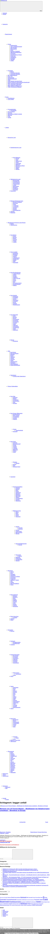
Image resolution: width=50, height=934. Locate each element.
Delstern (15, 691)
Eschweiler (13, 577)
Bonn (11, 573)
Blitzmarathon (13, 48)
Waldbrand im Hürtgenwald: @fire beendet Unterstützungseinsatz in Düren (20, 869)
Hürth (14, 602)
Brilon (17, 490)
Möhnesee (15, 449)
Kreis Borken (13, 235)
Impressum (5, 786)
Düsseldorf (12, 575)
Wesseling (15, 606)
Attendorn (15, 397)
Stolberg (12, 618)
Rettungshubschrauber (4, 905)
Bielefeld (12, 354)
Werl (14, 465)
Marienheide (16, 186)
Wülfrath (17, 169)
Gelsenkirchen (13, 225)
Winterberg (18, 500)
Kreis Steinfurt (13, 295)
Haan (17, 159)
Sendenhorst (16, 327)
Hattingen (15, 659)
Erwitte (14, 445)
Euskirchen (13, 578)
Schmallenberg (19, 498)
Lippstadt (15, 448)
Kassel (12, 759)
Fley (14, 695)
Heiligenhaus (19, 161)
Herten (14, 280)
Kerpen (14, 604)
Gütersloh (12, 357)
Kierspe (17, 530)
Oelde (14, 324)
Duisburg (12, 644)
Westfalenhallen (17, 642)
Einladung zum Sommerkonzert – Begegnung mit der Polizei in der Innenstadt (20, 878)
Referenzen (5, 773)
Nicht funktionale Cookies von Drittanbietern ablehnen (17, 933)
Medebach (18, 495)
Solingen (12, 211)
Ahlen (14, 315)
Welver (14, 464)
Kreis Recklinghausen (15, 272)
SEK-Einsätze (13, 47)
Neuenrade (18, 554)
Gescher (15, 239)
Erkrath (17, 158)
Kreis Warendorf (14, 314)
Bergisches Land (12, 137)
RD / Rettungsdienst (12, 75)
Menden (17, 533)
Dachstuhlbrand (17, 897)
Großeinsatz (33, 901)
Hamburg (12, 754)
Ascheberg (15, 253)
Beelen (14, 318)
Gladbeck (15, 277)
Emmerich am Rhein (15, 576)
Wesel (11, 620)
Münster (12, 340)
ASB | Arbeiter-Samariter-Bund (15, 81)
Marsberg (18, 493)
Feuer (46, 897)
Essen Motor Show (39, 897)
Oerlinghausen (13, 361)
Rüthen (14, 450)
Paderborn (12, 362)
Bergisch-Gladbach (17, 202)
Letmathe (20, 527)
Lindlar (14, 185)
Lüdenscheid (19, 531)
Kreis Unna (13, 718)
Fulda (11, 757)
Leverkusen (15, 206)
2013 (1, 897)
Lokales (7, 127)
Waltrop (15, 285)
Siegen (14, 429)
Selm (14, 726)
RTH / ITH (10, 76)
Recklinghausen (17, 284)
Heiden (14, 240)
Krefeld (12, 582)
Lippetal (15, 447)
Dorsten (15, 276)
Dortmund (12, 641)
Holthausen (15, 702)
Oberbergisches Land (15, 179)
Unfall (33, 905)
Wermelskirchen (17, 210)
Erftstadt (15, 600)
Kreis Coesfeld (13, 252)
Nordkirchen (16, 259)
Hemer (17, 515)
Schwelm (15, 661)
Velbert (17, 168)
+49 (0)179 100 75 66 (5, 842)
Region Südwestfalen (13, 386)
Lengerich (15, 301)
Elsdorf (14, 599)
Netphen (15, 419)
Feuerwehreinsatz (11, 899)
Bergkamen (15, 719)
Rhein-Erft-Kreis (14, 594)
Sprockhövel (16, 662)
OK (5, 933)
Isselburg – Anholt (14, 580)
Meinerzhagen (19, 532)
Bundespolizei (13, 45)
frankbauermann (15, 901)
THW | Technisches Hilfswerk (14, 87)
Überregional (11, 751)
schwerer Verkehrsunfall (16, 905)
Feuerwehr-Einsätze (15, 73)
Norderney (12, 765)
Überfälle (12, 59)
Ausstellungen (11, 98)
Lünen (14, 725)
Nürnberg (12, 766)
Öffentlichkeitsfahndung (15, 52)
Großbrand (28, 901)
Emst (14, 694)
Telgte (14, 328)
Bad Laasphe (16, 415)
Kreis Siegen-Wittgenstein (16, 413)
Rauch (37, 903)
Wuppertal (12, 212)
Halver (17, 514)
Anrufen (4, 14)
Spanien (12, 769)
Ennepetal (15, 657)
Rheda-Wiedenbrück (15, 365)
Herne (14, 279)
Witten (14, 675)
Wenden (15, 403)
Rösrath (15, 209)
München (12, 764)
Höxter (11, 360)
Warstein (15, 462)
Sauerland (12, 476)
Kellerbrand (14, 903)
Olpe (14, 402)
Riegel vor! (12, 56)
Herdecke (15, 660)
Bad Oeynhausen (14, 353)
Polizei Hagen (33, 903)
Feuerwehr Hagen (38, 899)
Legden (15, 242)
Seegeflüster (29, 905)
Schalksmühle (19, 559)
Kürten (14, 204)
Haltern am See (16, 278)
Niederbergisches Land (15, 147)
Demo (11, 50)
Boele (14, 688)
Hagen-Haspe (44, 901)
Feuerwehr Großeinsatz (22, 899)
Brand (12, 897)
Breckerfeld (15, 655)
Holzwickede (16, 722)
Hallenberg (18, 492)
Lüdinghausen (16, 257)
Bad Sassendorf (16, 443)
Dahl (14, 689)
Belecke (17, 463)
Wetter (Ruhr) (16, 672)
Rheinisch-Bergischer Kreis (16, 201)
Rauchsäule (41, 903)
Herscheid (18, 516)
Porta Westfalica (14, 364)
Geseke (15, 446)
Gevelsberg (15, 658)
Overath (15, 208)
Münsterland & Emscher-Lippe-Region (17, 222)
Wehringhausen (16, 707)
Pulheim (15, 605)
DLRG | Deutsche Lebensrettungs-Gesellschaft (18, 82)
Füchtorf (15, 323)
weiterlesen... (3, 840)
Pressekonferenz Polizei (16, 54)
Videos (4, 774)
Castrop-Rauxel (16, 273)
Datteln (14, 274)
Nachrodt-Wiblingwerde (21, 543)
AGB (6, 788)
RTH (10, 905)
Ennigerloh (15, 320)
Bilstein (14, 398)
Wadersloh (15, 330)
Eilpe (14, 693)
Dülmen (15, 256)
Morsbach (15, 187)
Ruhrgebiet (10, 630)
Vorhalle (15, 706)
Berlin (11, 752)
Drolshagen (15, 399)
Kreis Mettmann (16, 157)
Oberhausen (13, 741)
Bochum (12, 631)
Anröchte (15, 442)
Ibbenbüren (15, 300)
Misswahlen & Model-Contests (15, 114)
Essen (11, 676)
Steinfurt (15, 303)
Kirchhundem (16, 401)
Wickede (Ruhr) (16, 466)
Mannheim (12, 763)
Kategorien (5, 24)
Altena (17, 512)
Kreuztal (15, 418)
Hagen (12, 686)
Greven (14, 298)
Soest (14, 452)
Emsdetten (15, 297)
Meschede (18, 496)
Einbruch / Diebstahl (15, 51)
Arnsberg (18, 488)
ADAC (6, 897)
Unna (14, 739)
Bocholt (15, 237)
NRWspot (23, 903)
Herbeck (15, 700)
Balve (17, 513)
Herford (12, 358)
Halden (14, 696)
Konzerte (10, 112)
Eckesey (15, 692)
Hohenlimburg (16, 701)
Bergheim (15, 597)
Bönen (14, 720)
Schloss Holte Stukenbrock (19, 376)
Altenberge (15, 296)
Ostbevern (15, 325)
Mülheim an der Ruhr (15, 740)
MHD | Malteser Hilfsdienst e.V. (15, 85)
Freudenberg (16, 416)
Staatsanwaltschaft (12, 78)
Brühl (14, 598)
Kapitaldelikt (13, 57)
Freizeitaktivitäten (12, 109)
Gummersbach (16, 182)
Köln (11, 581)
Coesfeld (15, 255)
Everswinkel (16, 321)
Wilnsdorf (15, 431)
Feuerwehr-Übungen (15, 74)
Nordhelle (18, 557)
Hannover (12, 758)
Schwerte (15, 736)
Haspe (14, 698)
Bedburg (15, 595)
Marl (14, 281)
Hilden (17, 162)
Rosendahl (15, 262)
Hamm (11, 708)
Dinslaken (12, 574)
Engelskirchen (16, 181)
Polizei (9, 44)
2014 (3, 897)
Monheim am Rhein (20, 165)
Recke (14, 302)
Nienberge (15, 341)
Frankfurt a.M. (13, 756)
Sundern (18, 499)
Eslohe (17, 491)
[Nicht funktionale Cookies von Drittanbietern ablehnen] (38, 933)
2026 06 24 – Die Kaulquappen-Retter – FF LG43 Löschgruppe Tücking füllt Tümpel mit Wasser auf (25, 877)
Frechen (15, 601)
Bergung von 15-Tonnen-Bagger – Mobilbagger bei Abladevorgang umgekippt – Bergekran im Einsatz (24, 809)
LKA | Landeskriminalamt (16, 46)
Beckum (15, 317)
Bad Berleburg (16, 414)
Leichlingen (15, 205)
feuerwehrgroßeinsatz (30, 899)
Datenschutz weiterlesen (33, 933)
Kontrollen (12, 58)
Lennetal (15, 705)
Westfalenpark (16, 643)
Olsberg (17, 497)
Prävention (12, 53)
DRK (27, 897)
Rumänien (12, 767)
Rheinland (10, 570)
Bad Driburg (13, 352)
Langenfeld (18, 163)
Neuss (11, 584)
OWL (9, 351)
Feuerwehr (10, 70)
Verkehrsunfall (38, 905)
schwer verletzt (23, 905)
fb (43, 897)
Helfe (14, 699)
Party (9, 116)
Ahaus (14, 236)
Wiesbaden (13, 772)
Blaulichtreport (8, 34)
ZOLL (9, 80)
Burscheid (15, 203)
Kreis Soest (13, 441)
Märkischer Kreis (17, 510)
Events (6, 97)
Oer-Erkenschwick (17, 283)
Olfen (14, 261)
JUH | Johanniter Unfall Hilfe (14, 84)
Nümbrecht (15, 188)
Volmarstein (18, 674)
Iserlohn (17, 526)
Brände (12, 71)
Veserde (20, 544)
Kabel (14, 703)
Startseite (5, 13)
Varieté (9, 117)
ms (19, 903)
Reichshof (15, 189)
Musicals (10, 115)
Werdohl (18, 560)
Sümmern (20, 529)
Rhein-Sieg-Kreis (14, 616)
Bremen (12, 753)
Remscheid (13, 191)
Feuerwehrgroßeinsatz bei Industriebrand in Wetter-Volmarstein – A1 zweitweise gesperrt (23, 879)
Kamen (14, 724)
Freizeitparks (13, 110)
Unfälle (12, 60)
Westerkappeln (16, 304)
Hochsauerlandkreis (17, 486)
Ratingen (18, 166)
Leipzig (12, 762)
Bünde (11, 355)
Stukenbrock (13, 375)
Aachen (12, 571)
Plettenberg (18, 558)
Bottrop (12, 223)
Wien (11, 771)
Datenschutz (5, 776)
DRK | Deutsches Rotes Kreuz (15, 83)
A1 (4, 897)
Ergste (17, 737)
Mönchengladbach (14, 583)
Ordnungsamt (11, 77)
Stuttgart (12, 770)
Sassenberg (16, 326)
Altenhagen (15, 687)
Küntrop (20, 556)
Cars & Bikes (11, 99)
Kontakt (4, 798)
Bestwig (17, 489)
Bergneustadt (16, 180)
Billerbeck (15, 254)
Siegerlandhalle (19, 430)
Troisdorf (15, 617)
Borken (14, 238)
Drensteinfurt (16, 319)
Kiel (11, 760)
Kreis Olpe (12, 396)
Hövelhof (12, 359)
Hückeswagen (16, 183)
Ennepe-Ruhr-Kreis (14, 654)
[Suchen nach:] (6, 858)
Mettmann (18, 164)
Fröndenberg (16, 723)
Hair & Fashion (11, 111)
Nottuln (14, 260)
